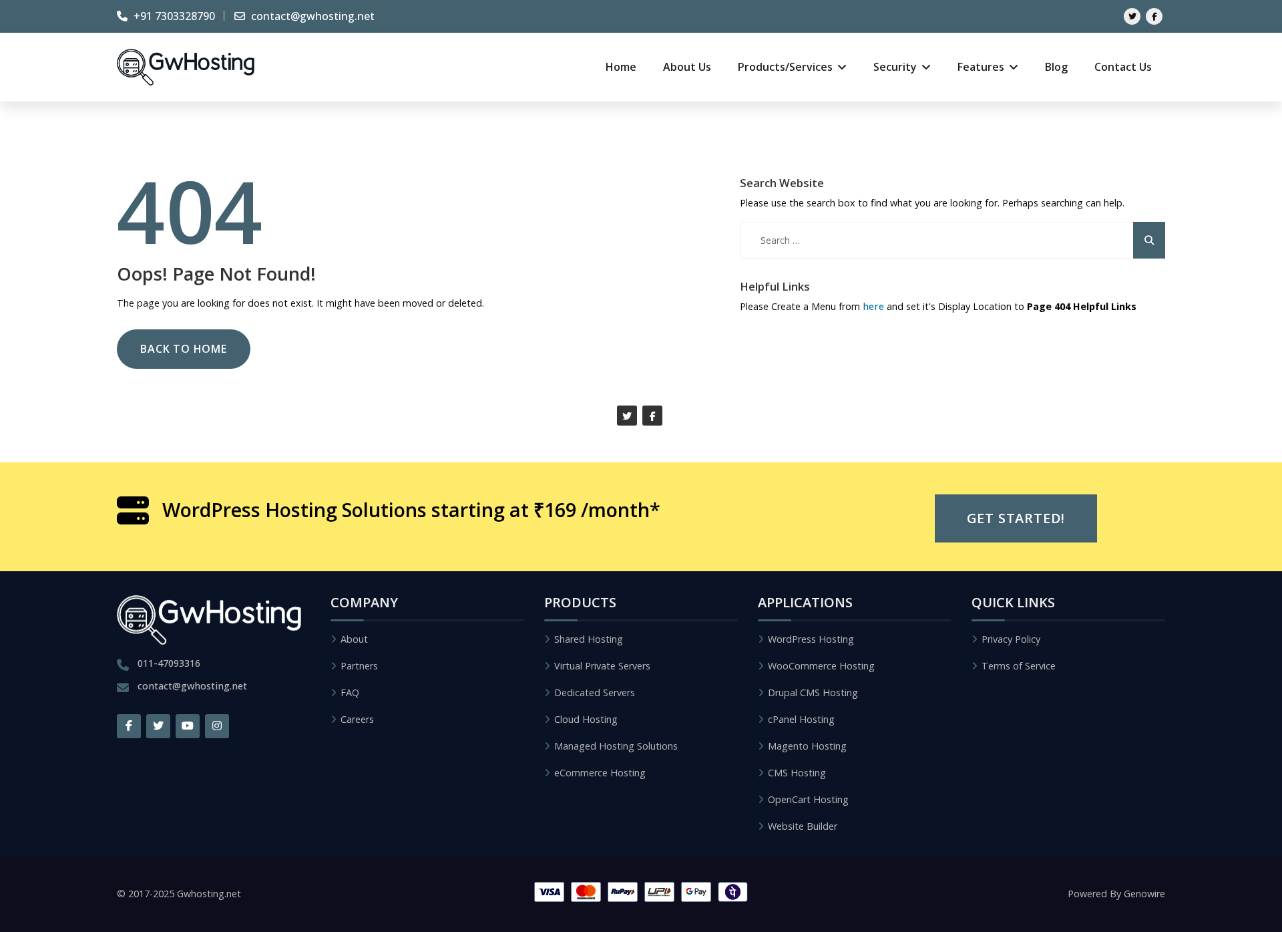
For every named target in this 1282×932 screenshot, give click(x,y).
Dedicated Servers (594, 692)
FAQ (350, 692)
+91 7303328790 (173, 16)
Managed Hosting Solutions (616, 746)
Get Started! (1016, 518)
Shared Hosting (588, 639)
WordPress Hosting (811, 639)
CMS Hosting (797, 772)
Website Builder (802, 826)
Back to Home (183, 348)
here (873, 306)
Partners (359, 665)
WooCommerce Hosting (821, 665)
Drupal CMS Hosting (813, 692)
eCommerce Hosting (600, 772)
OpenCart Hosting (808, 799)
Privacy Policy (1011, 639)
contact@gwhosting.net (311, 16)
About (354, 639)
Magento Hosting (807, 746)
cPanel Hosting (801, 719)
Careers (357, 719)
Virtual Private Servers (602, 665)
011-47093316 (169, 663)
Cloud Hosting (586, 719)
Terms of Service (1019, 665)
